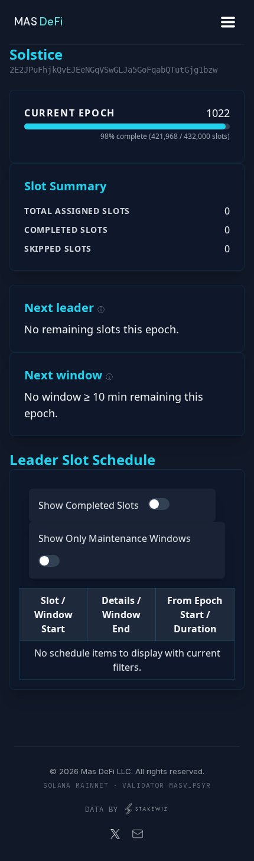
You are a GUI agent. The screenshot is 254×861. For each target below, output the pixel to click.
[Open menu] (228, 22)
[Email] (138, 834)
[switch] (159, 504)
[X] (115, 834)
